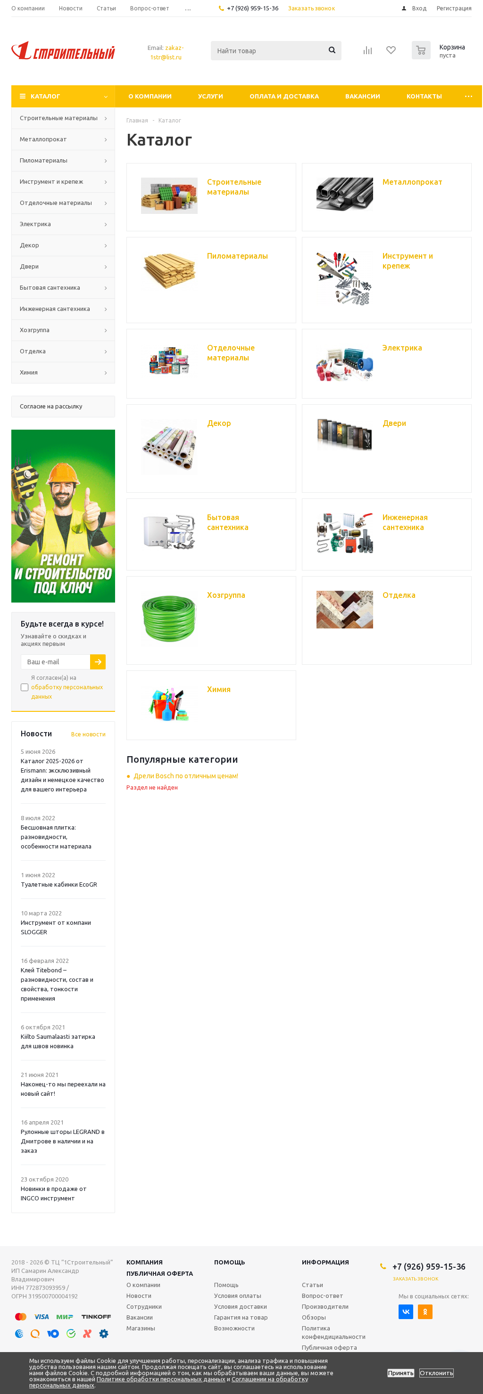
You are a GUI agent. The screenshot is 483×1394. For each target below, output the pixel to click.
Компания (144, 1262)
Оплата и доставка (284, 96)
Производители (325, 1306)
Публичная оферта (159, 1273)
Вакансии (362, 96)
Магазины (140, 1328)
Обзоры (314, 1317)
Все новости (88, 734)
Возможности (234, 1328)
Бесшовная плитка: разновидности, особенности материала (56, 836)
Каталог (45, 96)
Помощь (229, 1262)
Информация (325, 1262)
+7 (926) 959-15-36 (252, 8)
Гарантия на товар (241, 1317)
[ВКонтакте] (406, 1311)
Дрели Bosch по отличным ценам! (185, 776)
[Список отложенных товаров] (391, 53)
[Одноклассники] (425, 1311)
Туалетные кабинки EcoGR (59, 884)
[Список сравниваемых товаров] (368, 53)
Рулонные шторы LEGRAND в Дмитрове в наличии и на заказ (63, 1141)
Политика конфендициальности (334, 1332)
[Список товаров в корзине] (439, 56)
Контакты (424, 96)
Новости (138, 1295)
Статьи (312, 1284)
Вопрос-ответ (322, 1295)
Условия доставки (240, 1306)
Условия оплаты (237, 1295)
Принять (401, 1373)
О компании (150, 96)
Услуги (210, 96)
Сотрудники (144, 1306)
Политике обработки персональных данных (161, 1379)
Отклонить (436, 1373)
